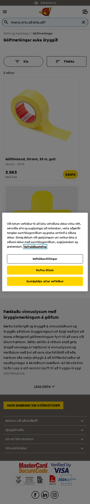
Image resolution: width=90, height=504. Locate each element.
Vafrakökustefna (35, 247)
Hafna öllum (45, 270)
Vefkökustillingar (45, 259)
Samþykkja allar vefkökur (45, 281)
